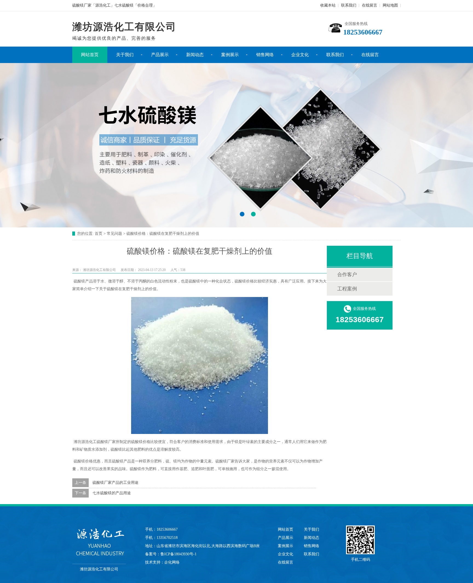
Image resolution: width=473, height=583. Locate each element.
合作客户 (347, 274)
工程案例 (347, 289)
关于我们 (125, 54)
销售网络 (265, 54)
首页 (98, 234)
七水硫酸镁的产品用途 (112, 493)
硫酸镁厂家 (106, 442)
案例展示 (230, 54)
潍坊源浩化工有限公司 (99, 270)
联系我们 (348, 5)
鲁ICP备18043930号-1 (178, 554)
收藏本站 (328, 5)
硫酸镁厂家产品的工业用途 (116, 483)
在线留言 (369, 5)
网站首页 (90, 54)
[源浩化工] (99, 541)
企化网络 (172, 562)
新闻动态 (195, 54)
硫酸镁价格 (244, 281)
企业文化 (300, 54)
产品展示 (160, 54)
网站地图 (390, 5)
